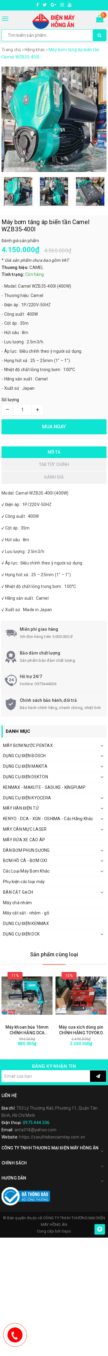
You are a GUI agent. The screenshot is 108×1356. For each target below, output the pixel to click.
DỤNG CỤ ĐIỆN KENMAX (26, 923)
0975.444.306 (36, 1122)
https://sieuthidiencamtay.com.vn (52, 1137)
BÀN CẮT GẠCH (18, 892)
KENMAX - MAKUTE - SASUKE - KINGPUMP (44, 787)
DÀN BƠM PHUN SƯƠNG (26, 850)
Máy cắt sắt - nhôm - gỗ (26, 913)
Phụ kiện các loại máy (24, 881)
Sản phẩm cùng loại (54, 954)
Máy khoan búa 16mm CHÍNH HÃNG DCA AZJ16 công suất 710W (27, 1030)
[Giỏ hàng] (100, 19)
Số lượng (10, 399)
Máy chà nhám (17, 902)
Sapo (66, 1231)
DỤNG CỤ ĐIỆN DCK (21, 934)
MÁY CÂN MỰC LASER (24, 829)
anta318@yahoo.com (35, 1129)
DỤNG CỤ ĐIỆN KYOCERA (27, 797)
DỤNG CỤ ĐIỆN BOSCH (24, 755)
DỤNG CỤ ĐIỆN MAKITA (25, 766)
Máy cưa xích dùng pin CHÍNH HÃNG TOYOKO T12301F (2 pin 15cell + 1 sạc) (81, 1030)
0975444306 (45, 684)
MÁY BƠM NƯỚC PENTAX (28, 745)
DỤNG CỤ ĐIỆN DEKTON (25, 776)
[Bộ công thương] (26, 1196)
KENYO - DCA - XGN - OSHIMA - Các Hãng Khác (48, 818)
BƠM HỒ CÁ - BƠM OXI (25, 860)
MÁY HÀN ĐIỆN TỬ (21, 808)
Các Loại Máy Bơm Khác (26, 871)
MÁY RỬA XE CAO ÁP (24, 839)
